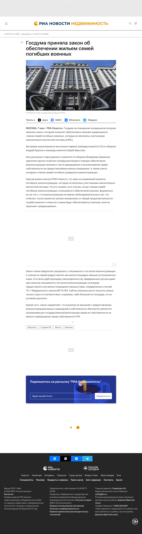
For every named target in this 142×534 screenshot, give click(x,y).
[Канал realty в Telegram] (87, 458)
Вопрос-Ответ (91, 475)
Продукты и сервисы (57, 480)
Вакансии (8, 494)
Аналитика (37, 475)
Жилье (58, 327)
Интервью (49, 475)
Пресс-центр (77, 480)
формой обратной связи (106, 514)
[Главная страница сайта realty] (71, 23)
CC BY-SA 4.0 (31, 113)
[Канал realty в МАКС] (55, 458)
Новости (25, 475)
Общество (32, 327)
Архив (119, 480)
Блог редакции (93, 480)
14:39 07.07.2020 (12, 34)
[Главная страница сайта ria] (50, 23)
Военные (69, 327)
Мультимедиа (107, 475)
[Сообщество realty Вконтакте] (76, 458)
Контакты (108, 480)
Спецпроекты (26, 480)
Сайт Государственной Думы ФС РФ (51, 113)
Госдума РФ (45, 327)
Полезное (61, 475)
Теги (119, 475)
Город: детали (75, 475)
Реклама (40, 480)
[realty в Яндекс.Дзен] (65, 458)
